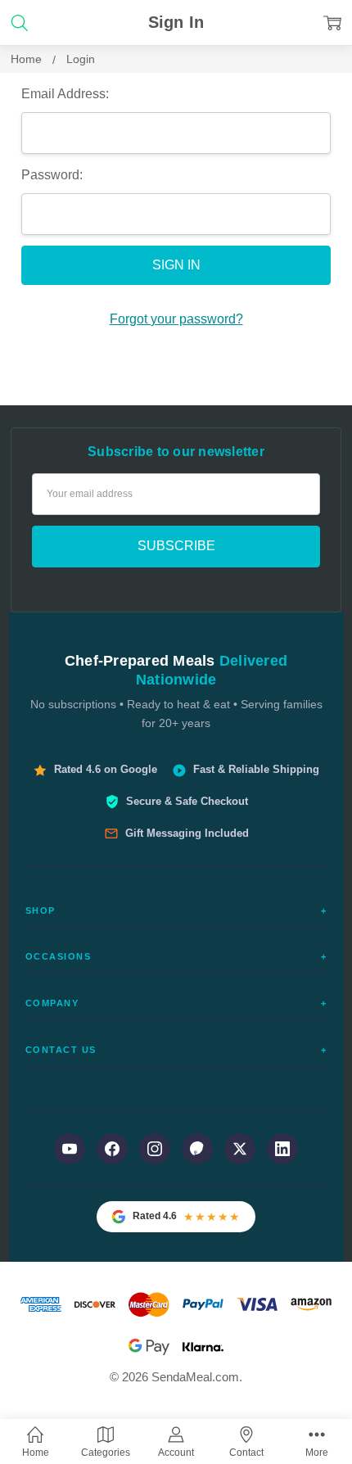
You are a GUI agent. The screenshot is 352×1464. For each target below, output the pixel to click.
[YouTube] (69, 1148)
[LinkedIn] (282, 1148)
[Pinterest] (197, 1148)
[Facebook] (112, 1148)
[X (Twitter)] (239, 1148)
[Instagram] (154, 1148)
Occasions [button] (176, 956)
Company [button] (176, 1003)
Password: (52, 175)
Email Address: (65, 94)
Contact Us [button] (176, 1050)
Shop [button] (176, 910)
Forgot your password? (176, 319)
